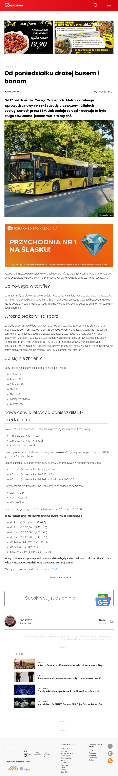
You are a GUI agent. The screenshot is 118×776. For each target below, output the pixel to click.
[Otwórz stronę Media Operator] (18, 769)
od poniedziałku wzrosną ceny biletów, (66, 636)
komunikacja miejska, (100, 639)
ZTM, (27, 636)
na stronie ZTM (48, 569)
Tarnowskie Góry (67, 753)
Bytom (63, 763)
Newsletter (93, 758)
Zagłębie (64, 772)
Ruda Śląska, (92, 636)
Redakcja (92, 755)
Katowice (64, 765)
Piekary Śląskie (66, 749)
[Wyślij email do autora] (112, 622)
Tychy (63, 760)
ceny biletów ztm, (38, 636)
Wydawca (92, 753)
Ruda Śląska (66, 756)
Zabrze (63, 770)
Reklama (92, 760)
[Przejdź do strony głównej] (14, 5)
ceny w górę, (105, 636)
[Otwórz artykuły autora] (12, 621)
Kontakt (91, 751)
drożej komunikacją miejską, (75, 639)
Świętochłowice (66, 758)
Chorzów (64, 751)
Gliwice (63, 767)
